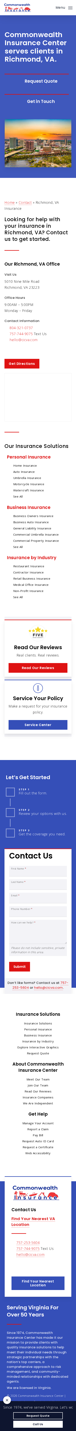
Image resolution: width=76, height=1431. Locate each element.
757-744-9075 (21, 333)
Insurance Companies (38, 1097)
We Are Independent (38, 1103)
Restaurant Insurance (28, 566)
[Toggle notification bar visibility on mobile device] (7, 1400)
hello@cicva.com (24, 339)
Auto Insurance (24, 472)
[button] (64, 7)
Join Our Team (38, 1085)
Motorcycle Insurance (28, 484)
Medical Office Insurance (31, 585)
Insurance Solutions (38, 1023)
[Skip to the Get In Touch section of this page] (36, 102)
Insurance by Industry (31, 558)
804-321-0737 (21, 327)
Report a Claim (38, 1129)
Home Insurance (25, 465)
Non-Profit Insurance (28, 591)
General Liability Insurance (32, 528)
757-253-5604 (28, 1242)
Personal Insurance (29, 457)
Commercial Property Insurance (36, 541)
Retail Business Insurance (31, 578)
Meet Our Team (38, 1079)
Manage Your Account (38, 1123)
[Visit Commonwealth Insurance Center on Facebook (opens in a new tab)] (8, 351)
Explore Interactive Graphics (38, 1047)
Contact (25, 202)
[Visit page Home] (18, 7)
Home (9, 202)
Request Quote (38, 1053)
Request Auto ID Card (38, 1141)
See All (18, 496)
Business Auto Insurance (31, 522)
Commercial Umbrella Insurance (36, 534)
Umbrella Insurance (27, 478)
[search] (50, 7)
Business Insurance (28, 507)
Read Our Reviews (38, 1091)
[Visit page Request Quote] (36, 81)
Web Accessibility (37, 1153)
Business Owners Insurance (33, 516)
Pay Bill (38, 1135)
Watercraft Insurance (28, 490)
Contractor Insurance (28, 572)
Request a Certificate (38, 1147)
